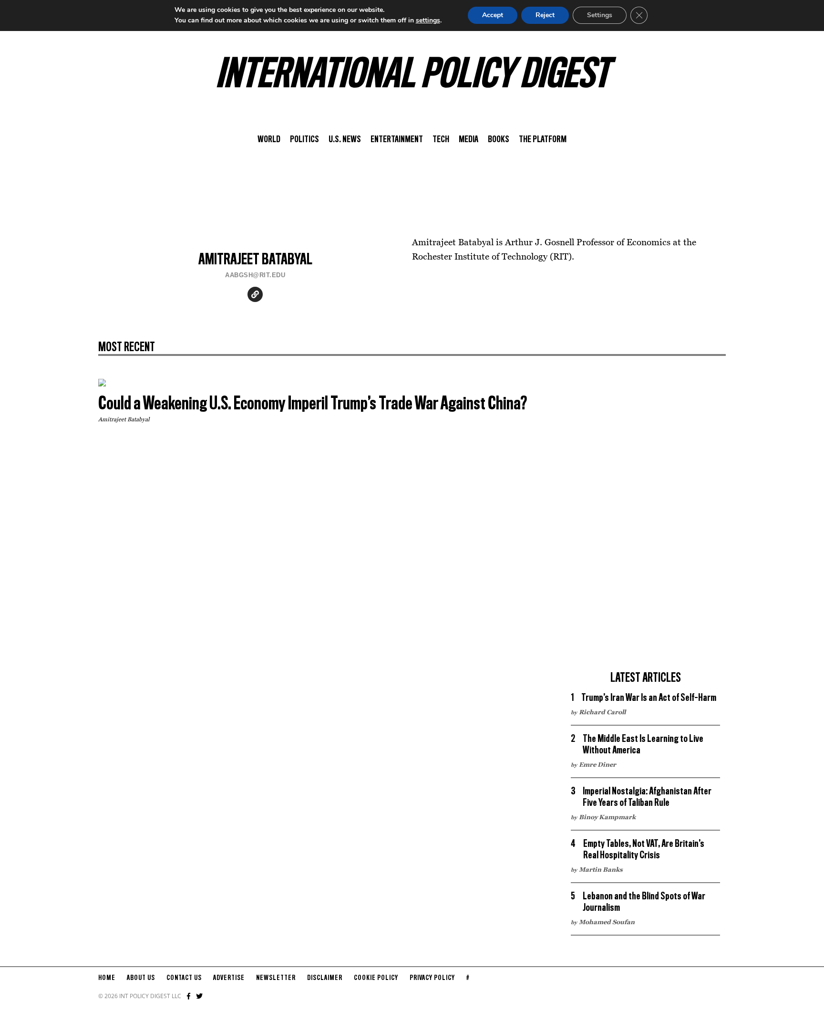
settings (428, 20)
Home (106, 978)
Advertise (229, 978)
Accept (492, 15)
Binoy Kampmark (607, 817)
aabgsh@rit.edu (255, 275)
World (269, 139)
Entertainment (397, 139)
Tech (441, 139)
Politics (304, 139)
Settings (599, 15)
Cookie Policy (376, 978)
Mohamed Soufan (607, 922)
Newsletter (276, 978)
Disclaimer (324, 978)
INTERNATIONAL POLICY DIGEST (412, 76)
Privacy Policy (432, 978)
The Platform (542, 139)
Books (498, 139)
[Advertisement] (645, 522)
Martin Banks (601, 869)
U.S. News (345, 139)
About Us (141, 978)
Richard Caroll (602, 712)
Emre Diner (597, 764)
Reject (545, 15)
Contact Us (184, 978)
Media (468, 139)
